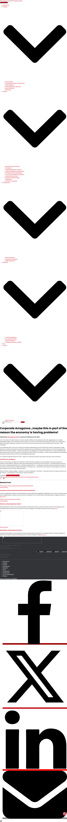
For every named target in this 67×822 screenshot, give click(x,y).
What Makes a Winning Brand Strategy (11, 530)
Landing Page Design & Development (14, 171)
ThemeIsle (14, 578)
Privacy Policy (6, 571)
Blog (4, 344)
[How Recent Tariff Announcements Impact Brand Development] (16, 485)
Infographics (8, 179)
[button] (64, 814)
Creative (5, 564)
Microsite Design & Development (13, 173)
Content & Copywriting (11, 181)
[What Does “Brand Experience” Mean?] (10, 499)
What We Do (6, 5)
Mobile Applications (10, 260)
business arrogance (11, 477)
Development (6, 566)
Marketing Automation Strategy (13, 342)
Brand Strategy (9, 81)
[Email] (35, 818)
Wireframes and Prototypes (12, 166)
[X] (35, 708)
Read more (3, 496)
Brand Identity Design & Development (15, 83)
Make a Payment (9, 420)
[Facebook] (35, 644)
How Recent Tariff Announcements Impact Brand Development (17, 490)
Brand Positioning (9, 88)
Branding (17, 475)
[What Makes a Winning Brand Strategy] (12, 525)
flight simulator (20, 477)
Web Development (10, 257)
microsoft (26, 477)
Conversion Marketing (11, 337)
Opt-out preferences (8, 574)
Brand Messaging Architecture (13, 86)
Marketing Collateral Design (12, 177)
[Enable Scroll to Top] (1, 821)
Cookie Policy (6, 572)
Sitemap (5, 576)
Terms (4, 569)
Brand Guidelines (9, 85)
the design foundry (33, 477)
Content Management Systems (13, 169)
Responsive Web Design (11, 259)
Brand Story (8, 90)
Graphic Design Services (11, 176)
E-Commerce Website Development (14, 174)
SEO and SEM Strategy (11, 339)
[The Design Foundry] (11, 1)
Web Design (8, 168)
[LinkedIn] (35, 770)
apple (4, 477)
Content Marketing (10, 340)
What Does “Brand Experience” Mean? (10, 504)
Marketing (5, 568)
